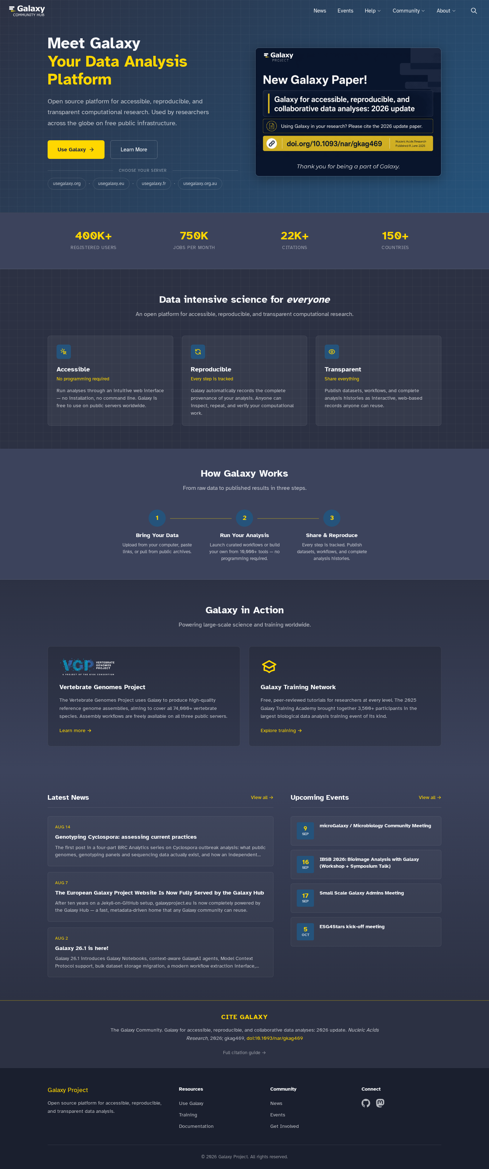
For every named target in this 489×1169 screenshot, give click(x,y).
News (320, 11)
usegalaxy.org (67, 183)
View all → (262, 797)
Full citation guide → (244, 1053)
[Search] (474, 10)
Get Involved (284, 1126)
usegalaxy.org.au (200, 183)
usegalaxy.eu (111, 183)
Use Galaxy (72, 149)
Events (345, 11)
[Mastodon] (380, 1103)
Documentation (196, 1126)
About (443, 11)
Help (370, 11)
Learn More (134, 149)
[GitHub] (366, 1103)
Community (406, 11)
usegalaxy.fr (154, 183)
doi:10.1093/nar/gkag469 (275, 1038)
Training (188, 1115)
